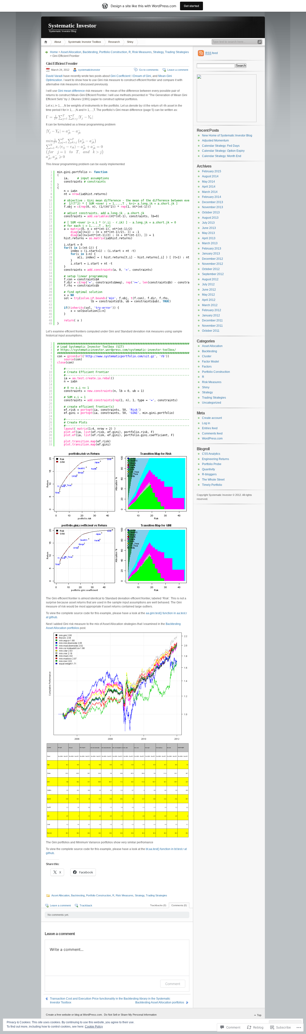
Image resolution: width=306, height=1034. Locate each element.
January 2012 (211, 315)
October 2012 (211, 269)
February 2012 (211, 310)
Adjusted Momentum (215, 140)
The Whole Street (213, 479)
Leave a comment (177, 69)
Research (114, 41)
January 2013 (211, 253)
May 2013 (208, 233)
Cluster (206, 356)
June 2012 (209, 289)
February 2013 (211, 248)
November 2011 (212, 325)
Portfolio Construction (113, 52)
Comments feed (212, 433)
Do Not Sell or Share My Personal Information (130, 1014)
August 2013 (210, 217)
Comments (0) (179, 905)
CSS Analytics (211, 453)
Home (46, 42)
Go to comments (148, 69)
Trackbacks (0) (158, 905)
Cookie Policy (94, 1026)
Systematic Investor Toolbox (84, 41)
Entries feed (210, 428)
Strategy (158, 52)
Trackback (86, 905)
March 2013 (210, 243)
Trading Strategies (177, 52)
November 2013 (212, 207)
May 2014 (208, 181)
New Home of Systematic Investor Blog (227, 135)
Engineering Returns (215, 459)
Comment (172, 984)
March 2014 (210, 192)
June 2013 (209, 228)
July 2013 (208, 222)
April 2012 (208, 300)
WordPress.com (212, 438)
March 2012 (210, 305)
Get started (191, 6)
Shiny (130, 41)
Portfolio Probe (211, 464)
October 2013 (211, 212)
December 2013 (212, 202)
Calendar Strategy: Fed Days (221, 145)
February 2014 (211, 197)
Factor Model (210, 361)
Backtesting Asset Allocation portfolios (159, 1002)
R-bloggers (209, 474)
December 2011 (212, 320)
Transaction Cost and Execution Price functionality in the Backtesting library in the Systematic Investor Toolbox (110, 999)
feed (211, 53)
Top (259, 1015)
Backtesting (90, 52)
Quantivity (208, 469)
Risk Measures (142, 52)
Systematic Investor (72, 25)
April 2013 (208, 238)
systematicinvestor (89, 69)
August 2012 (210, 279)
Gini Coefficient (120, 76)
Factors (207, 366)
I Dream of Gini (141, 76)
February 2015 (211, 171)
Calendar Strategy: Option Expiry (223, 150)
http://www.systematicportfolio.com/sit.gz (120, 356)
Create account (212, 418)
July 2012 (208, 284)
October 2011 (210, 330)
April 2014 (208, 186)
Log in (206, 423)
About (57, 41)
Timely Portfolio (212, 485)
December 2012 (212, 258)
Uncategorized (211, 402)
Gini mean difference (71, 90)
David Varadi (54, 76)
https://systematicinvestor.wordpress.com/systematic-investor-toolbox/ (118, 350)
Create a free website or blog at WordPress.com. (74, 1014)
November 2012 (212, 263)
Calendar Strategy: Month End (221, 156)
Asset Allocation (71, 52)
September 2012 (213, 274)
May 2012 (208, 294)
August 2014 (210, 176)
